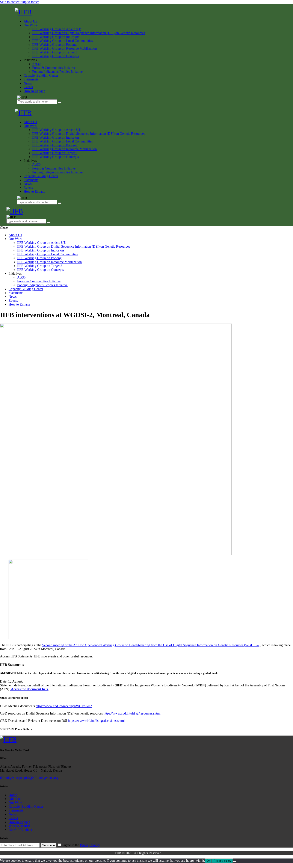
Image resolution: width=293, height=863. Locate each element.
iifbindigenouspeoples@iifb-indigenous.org (29, 778)
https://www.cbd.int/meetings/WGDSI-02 (64, 706)
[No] (234, 861)
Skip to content (10, 2)
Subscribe (48, 845)
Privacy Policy (90, 845)
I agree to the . (81, 845)
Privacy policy (222, 860)
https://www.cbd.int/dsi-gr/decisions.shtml (96, 720)
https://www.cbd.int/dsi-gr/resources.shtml (132, 713)
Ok (208, 860)
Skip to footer (29, 2)
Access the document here (29, 689)
